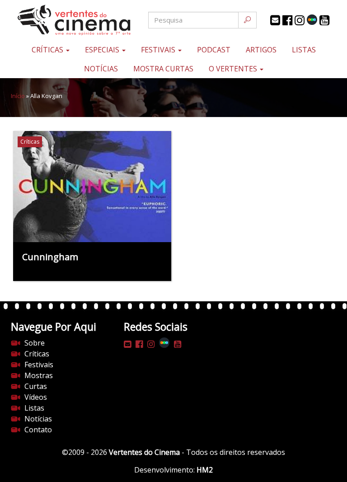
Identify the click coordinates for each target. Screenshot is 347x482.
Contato (38, 430)
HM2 (205, 470)
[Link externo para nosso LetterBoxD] (312, 19)
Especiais (103, 50)
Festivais (159, 50)
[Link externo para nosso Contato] (275, 20)
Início (18, 96)
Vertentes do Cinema (144, 452)
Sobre (34, 343)
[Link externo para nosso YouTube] (324, 20)
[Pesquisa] (247, 20)
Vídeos (35, 397)
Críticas (48, 50)
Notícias (101, 69)
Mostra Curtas (163, 69)
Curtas (35, 386)
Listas (304, 50)
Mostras (38, 375)
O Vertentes (234, 69)
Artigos (261, 50)
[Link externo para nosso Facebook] (287, 20)
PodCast (213, 50)
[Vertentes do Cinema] (65, 20)
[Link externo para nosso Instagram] (300, 20)
